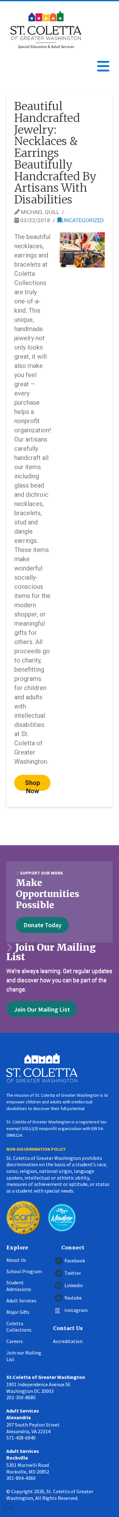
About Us (16, 1260)
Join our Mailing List (23, 1355)
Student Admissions (18, 1285)
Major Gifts (18, 1312)
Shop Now (32, 785)
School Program (24, 1271)
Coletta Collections (18, 1326)
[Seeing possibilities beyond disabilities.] (46, 30)
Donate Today (42, 925)
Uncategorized (83, 220)
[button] (103, 66)
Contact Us (68, 1328)
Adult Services (21, 1300)
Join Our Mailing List (42, 1009)
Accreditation (68, 1341)
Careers (14, 1341)
